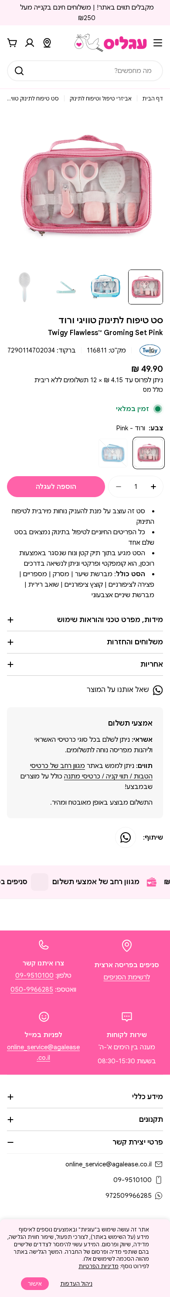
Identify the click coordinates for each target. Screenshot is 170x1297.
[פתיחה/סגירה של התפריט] (158, 43)
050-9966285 (31, 989)
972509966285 (128, 1196)
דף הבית (152, 98)
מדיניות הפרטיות (98, 1266)
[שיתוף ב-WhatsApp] (125, 837)
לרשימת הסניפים (127, 977)
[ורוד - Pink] (148, 453)
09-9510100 (34, 975)
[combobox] (85, 70)
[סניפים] (47, 43)
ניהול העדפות (76, 1283)
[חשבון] (29, 43)
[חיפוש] (19, 71)
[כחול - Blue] (113, 453)
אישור (35, 1283)
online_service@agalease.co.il (108, 1164)
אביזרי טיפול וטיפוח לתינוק (101, 98)
